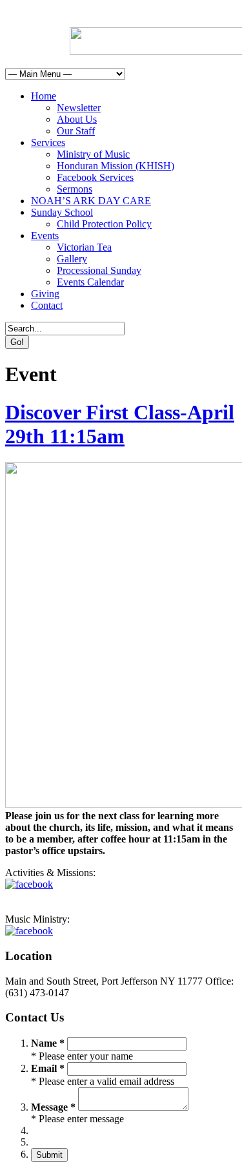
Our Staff (76, 130)
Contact (47, 305)
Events (45, 235)
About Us (77, 119)
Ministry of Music (93, 154)
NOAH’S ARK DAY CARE (91, 200)
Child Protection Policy (104, 223)
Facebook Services (95, 177)
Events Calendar (90, 282)
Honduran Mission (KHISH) (115, 165)
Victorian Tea (84, 247)
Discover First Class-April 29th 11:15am (119, 424)
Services (48, 142)
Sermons (74, 188)
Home (43, 95)
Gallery (72, 258)
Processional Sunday (99, 270)
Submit (49, 1155)
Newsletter (79, 107)
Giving (45, 293)
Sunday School (62, 212)
